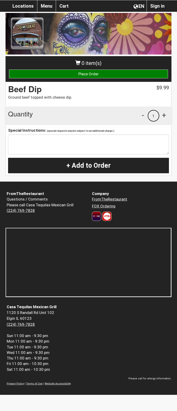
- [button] (143, 115)
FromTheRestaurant (109, 199)
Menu (46, 6)
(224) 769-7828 (21, 210)
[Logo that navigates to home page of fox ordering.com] (106, 216)
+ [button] (164, 115)
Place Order (88, 74)
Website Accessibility (58, 383)
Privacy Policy (15, 383)
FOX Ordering (103, 206)
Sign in (157, 6)
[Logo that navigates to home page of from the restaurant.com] (96, 216)
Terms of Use (34, 383)
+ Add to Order (88, 165)
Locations (23, 6)
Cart (64, 6)
